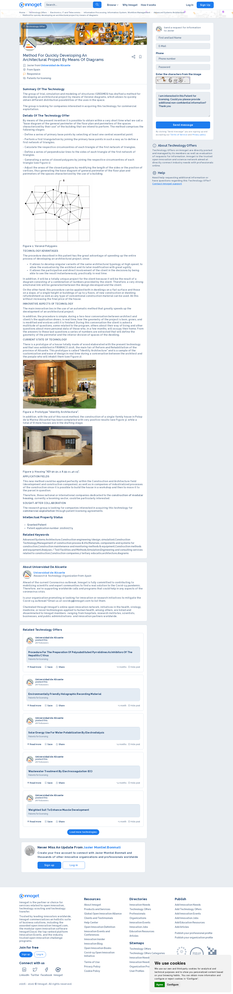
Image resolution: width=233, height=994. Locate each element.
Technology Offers (140, 909)
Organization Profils (141, 966)
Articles (133, 935)
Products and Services (97, 909)
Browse (111, 5)
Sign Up (205, 4)
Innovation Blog (93, 943)
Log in (74, 865)
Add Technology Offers (188, 909)
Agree (159, 984)
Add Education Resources (190, 922)
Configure (173, 984)
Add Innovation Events (188, 913)
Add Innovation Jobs (186, 918)
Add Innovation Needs (188, 904)
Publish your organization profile (194, 937)
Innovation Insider (94, 939)
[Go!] (97, 5)
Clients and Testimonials (98, 918)
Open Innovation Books (97, 948)
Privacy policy (199, 135)
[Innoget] (30, 4)
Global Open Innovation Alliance (103, 913)
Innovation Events (139, 922)
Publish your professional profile (193, 933)
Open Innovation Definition (99, 927)
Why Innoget (129, 5)
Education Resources (141, 931)
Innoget (58, 975)
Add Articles (182, 927)
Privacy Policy (92, 966)
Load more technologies (83, 832)
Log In (189, 5)
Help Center (91, 922)
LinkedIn (24, 975)
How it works (148, 5)
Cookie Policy (92, 971)
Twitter (35, 975)
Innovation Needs (139, 904)
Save (50, 667)
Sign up (49, 865)
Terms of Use (92, 962)
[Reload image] (173, 80)
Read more (35, 667)
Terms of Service (178, 135)
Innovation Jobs (138, 927)
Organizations (137, 918)
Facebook (46, 975)
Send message (183, 124)
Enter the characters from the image (178, 74)
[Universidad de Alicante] (29, 640)
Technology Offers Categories (147, 953)
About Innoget (92, 904)
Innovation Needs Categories (146, 962)
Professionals (137, 913)
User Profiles (136, 971)
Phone (160, 53)
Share (61, 667)
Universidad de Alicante (55, 65)
